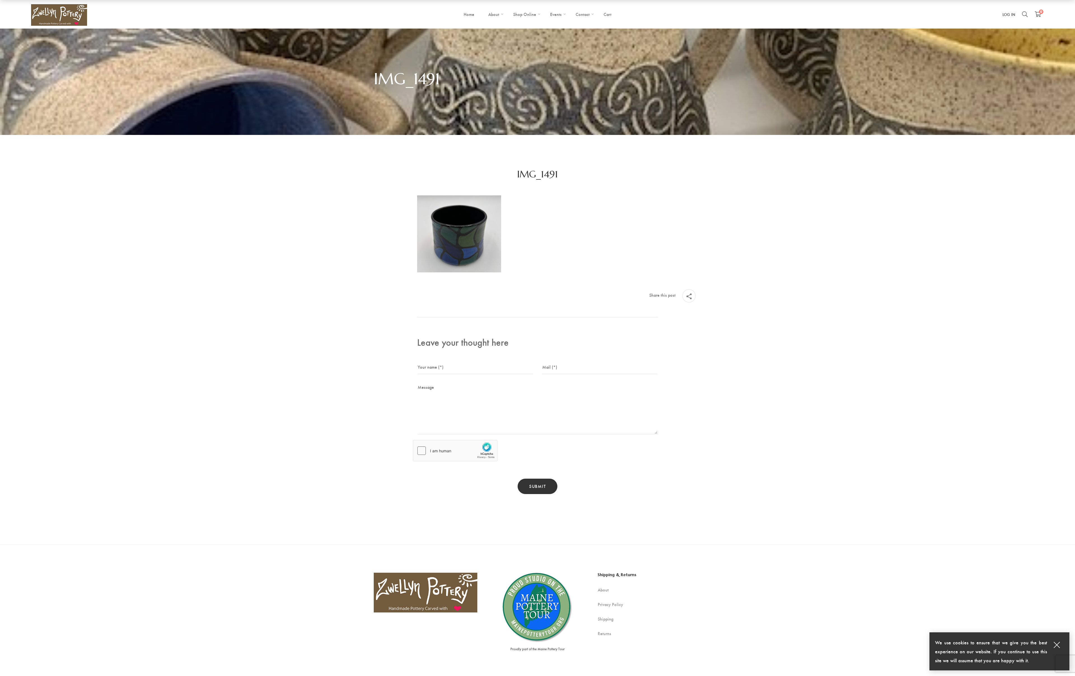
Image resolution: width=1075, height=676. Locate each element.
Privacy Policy (610, 604)
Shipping (605, 619)
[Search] (1025, 14)
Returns (604, 633)
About (603, 590)
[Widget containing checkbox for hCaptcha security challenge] (455, 450)
